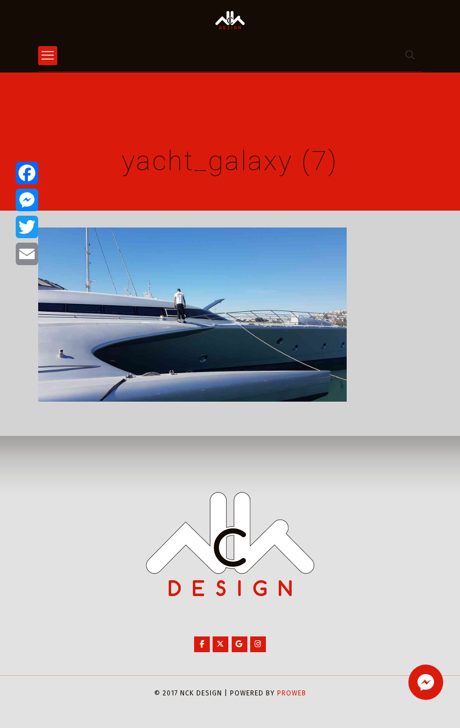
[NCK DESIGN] (230, 19)
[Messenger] (26, 199)
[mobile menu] (47, 55)
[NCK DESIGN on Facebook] (202, 644)
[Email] (26, 253)
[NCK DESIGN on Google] (239, 644)
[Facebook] (26, 173)
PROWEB (291, 693)
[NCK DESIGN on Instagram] (258, 644)
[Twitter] (26, 226)
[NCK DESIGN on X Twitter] (220, 644)
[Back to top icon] (406, 705)
